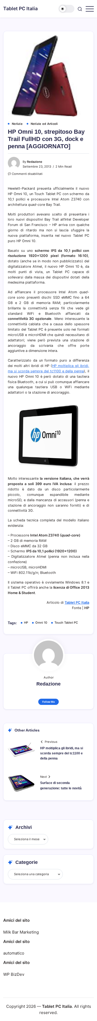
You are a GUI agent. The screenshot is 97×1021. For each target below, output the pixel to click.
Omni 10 (41, 622)
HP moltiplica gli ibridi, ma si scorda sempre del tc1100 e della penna (61, 753)
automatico (13, 953)
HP (26, 622)
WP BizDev (13, 974)
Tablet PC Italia (20, 8)
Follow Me (48, 701)
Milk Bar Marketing (21, 932)
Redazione (34, 162)
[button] (66, 9)
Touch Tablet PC (66, 622)
